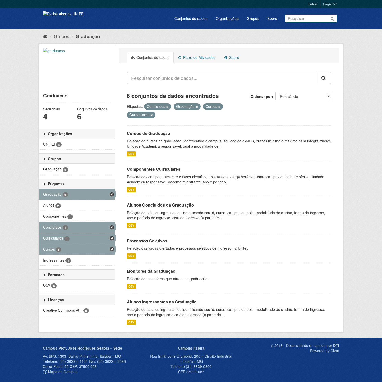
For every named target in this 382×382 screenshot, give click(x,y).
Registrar (330, 4)
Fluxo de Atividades (198, 57)
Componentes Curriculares (153, 169)
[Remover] (167, 107)
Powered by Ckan (324, 350)
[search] (324, 78)
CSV (131, 154)
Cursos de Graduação (148, 133)
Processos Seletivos (147, 241)
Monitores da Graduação (151, 271)
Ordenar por (261, 96)
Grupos (253, 18)
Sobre (272, 18)
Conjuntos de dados (190, 18)
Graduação (88, 36)
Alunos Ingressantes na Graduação (162, 302)
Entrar (313, 4)
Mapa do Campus (62, 371)
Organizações (227, 18)
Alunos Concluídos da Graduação (160, 205)
